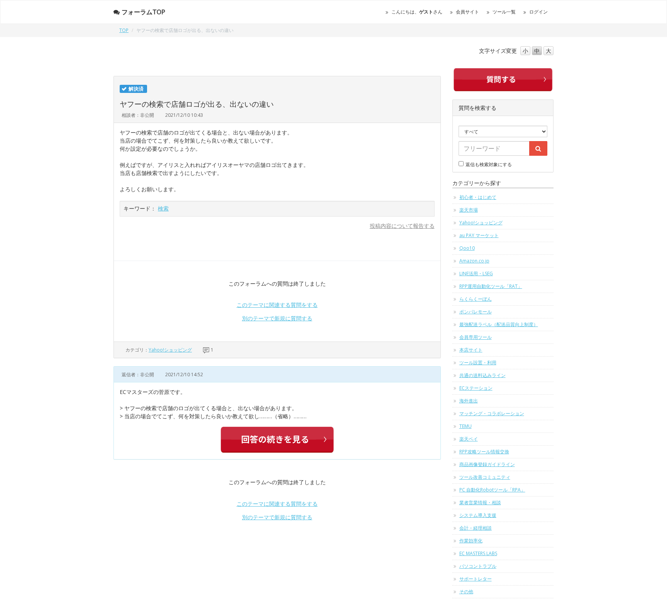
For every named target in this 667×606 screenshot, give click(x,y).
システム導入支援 (477, 515)
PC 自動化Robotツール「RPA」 (492, 489)
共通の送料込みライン (482, 375)
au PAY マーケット (479, 235)
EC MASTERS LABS (478, 553)
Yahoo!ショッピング (170, 350)
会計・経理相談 (475, 528)
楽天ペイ (468, 439)
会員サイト (467, 11)
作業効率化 (470, 540)
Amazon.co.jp (474, 261)
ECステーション (476, 388)
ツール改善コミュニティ (484, 477)
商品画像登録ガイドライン (487, 464)
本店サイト (470, 350)
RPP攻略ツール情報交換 (484, 451)
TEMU (465, 426)
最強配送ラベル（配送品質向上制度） (498, 324)
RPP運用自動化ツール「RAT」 (490, 286)
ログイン (538, 11)
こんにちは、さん (416, 11)
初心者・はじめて (477, 197)
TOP (124, 30)
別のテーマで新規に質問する (277, 318)
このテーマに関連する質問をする (277, 304)
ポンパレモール (475, 311)
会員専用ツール (475, 337)
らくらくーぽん (475, 299)
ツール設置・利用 (477, 362)
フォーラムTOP (143, 12)
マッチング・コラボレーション (491, 413)
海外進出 (468, 400)
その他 (466, 591)
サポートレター (475, 579)
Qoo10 (467, 248)
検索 (163, 208)
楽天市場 (468, 210)
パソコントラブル (477, 566)
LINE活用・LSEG (476, 273)
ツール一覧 (504, 11)
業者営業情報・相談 (480, 502)
